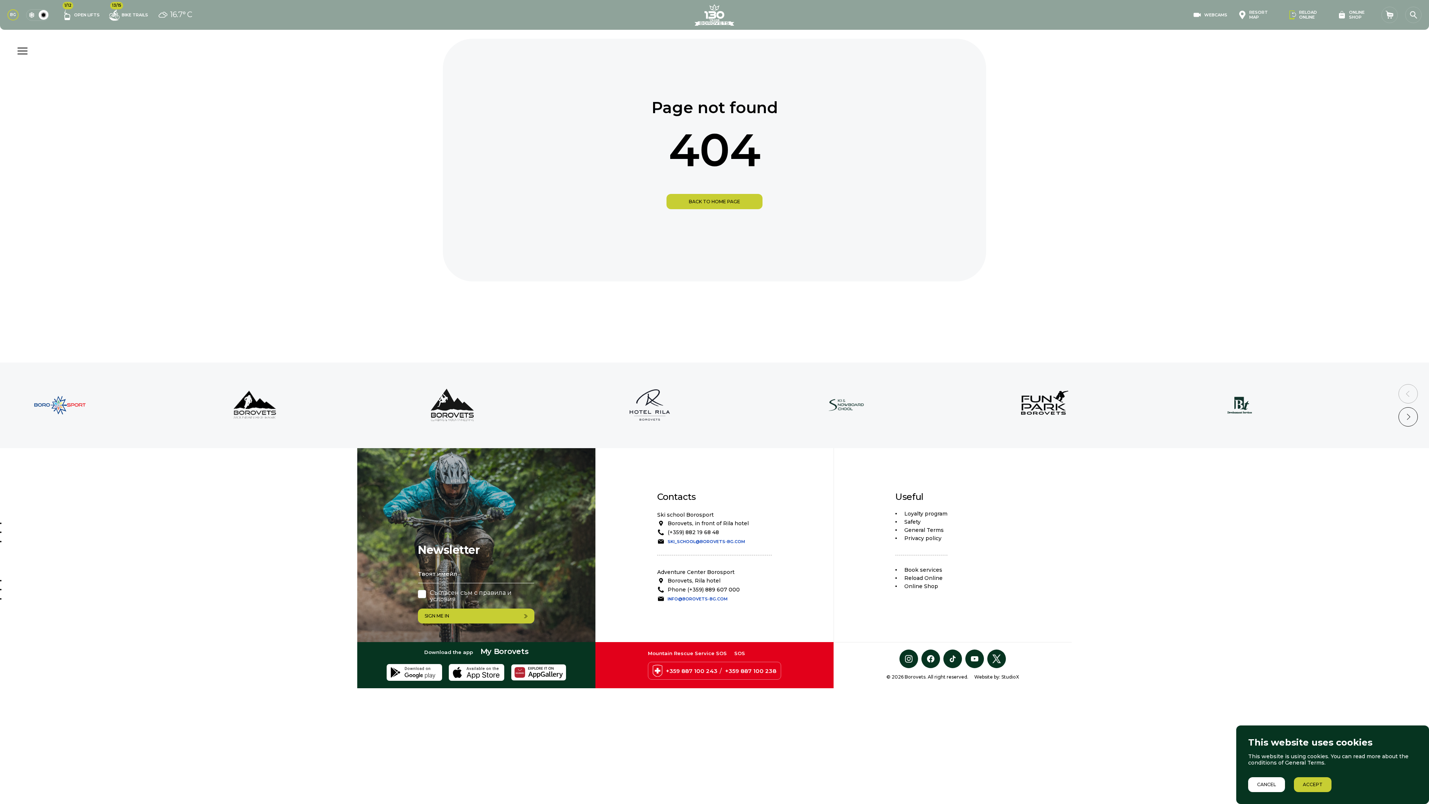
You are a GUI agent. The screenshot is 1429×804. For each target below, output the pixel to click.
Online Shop (921, 586)
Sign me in (437, 616)
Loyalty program (925, 513)
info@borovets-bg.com (698, 599)
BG (13, 14)
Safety (912, 522)
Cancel (1266, 784)
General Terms (924, 530)
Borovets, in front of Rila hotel (708, 523)
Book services (923, 570)
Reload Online (923, 578)
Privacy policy (923, 538)
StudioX (1010, 677)
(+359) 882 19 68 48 (693, 532)
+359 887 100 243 (691, 670)
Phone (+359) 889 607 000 (704, 589)
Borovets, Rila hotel (694, 580)
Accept (1313, 784)
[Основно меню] (22, 51)
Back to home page (714, 201)
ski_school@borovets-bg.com (706, 541)
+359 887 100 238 (750, 670)
